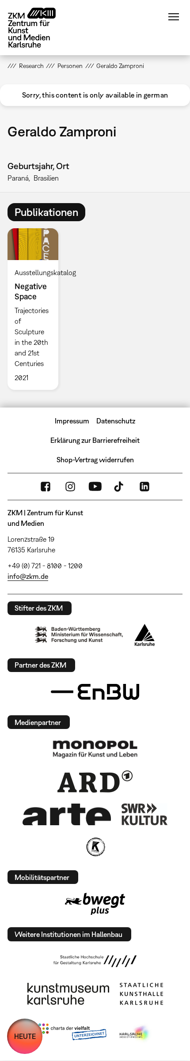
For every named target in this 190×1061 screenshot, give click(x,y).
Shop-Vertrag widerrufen (95, 460)
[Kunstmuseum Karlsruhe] (68, 994)
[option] (36, 309)
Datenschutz (115, 421)
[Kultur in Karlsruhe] (95, 847)
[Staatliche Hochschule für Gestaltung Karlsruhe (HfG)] (95, 961)
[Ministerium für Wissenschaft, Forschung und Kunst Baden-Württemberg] (79, 635)
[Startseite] (38, 27)
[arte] (67, 814)
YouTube (95, 486)
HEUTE (25, 1036)
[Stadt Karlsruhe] (145, 635)
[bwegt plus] (95, 904)
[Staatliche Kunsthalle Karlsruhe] (141, 994)
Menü (173, 16)
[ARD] (95, 781)
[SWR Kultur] (144, 814)
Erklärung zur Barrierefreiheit (95, 440)
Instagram (70, 486)
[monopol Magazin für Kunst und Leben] (95, 749)
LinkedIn (144, 486)
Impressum (72, 421)
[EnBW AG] (95, 692)
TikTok (120, 486)
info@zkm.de (28, 576)
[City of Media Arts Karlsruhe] (135, 1034)
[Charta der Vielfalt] (72, 1034)
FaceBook (45, 486)
